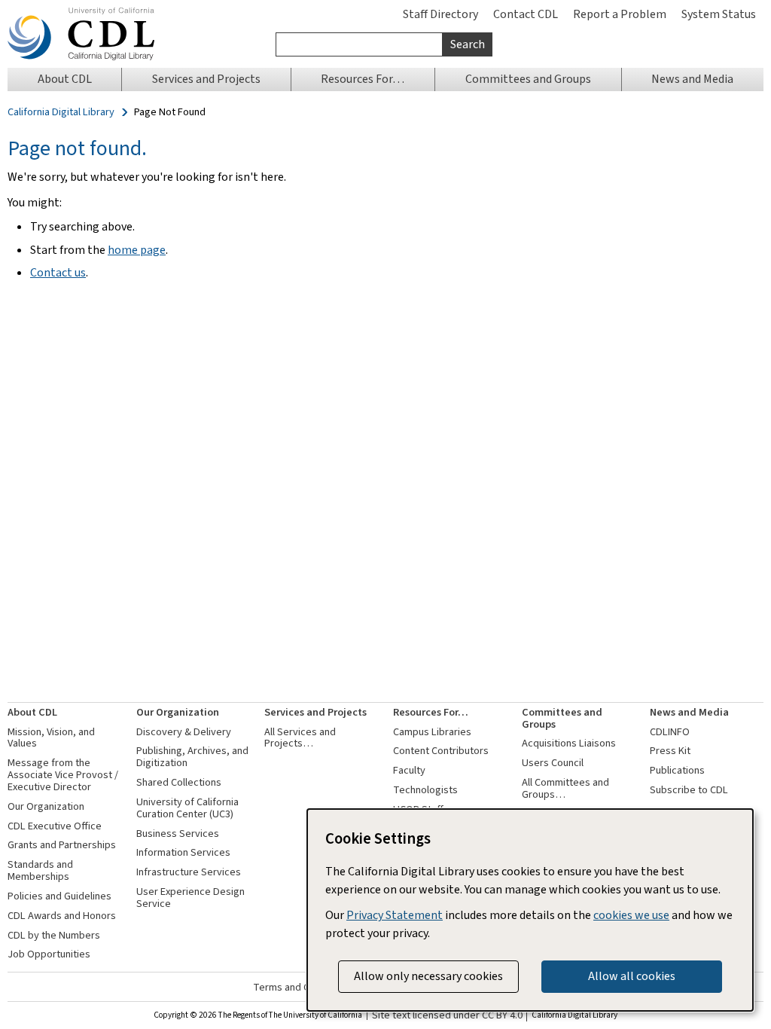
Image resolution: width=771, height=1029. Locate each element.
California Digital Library (61, 112)
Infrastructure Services (188, 872)
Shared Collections (178, 782)
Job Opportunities (49, 954)
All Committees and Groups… (565, 788)
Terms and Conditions (302, 987)
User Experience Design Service (190, 897)
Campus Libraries (432, 732)
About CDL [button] (65, 79)
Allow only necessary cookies (428, 976)
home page (137, 250)
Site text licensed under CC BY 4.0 (447, 1015)
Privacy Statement (394, 915)
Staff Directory (440, 14)
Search (467, 44)
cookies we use (631, 915)
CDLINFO (670, 732)
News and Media (689, 712)
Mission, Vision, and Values (51, 738)
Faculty (409, 770)
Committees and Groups (562, 718)
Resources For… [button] (362, 79)
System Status (718, 14)
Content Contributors (441, 751)
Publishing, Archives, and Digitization (192, 757)
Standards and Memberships (40, 870)
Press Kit (670, 751)
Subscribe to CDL (689, 790)
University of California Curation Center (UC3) (187, 808)
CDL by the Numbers (54, 935)
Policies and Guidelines (59, 896)
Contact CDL (525, 14)
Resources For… (430, 712)
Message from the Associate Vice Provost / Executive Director (63, 775)
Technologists (425, 790)
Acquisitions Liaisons (569, 743)
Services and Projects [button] (206, 79)
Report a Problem (619, 14)
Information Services (183, 852)
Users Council (553, 763)
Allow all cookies (631, 976)
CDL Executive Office (55, 826)
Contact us (58, 272)
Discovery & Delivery (183, 732)
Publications (677, 770)
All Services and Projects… (300, 738)
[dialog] (530, 910)
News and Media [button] (692, 79)
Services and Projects (315, 712)
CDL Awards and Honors (62, 915)
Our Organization (46, 806)
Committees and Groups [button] (528, 79)
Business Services (177, 833)
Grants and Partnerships (62, 845)
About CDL (32, 712)
